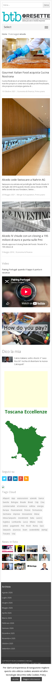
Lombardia (16, 522)
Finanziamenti (16, 510)
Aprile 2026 (6, 613)
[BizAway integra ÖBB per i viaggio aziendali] (7, 560)
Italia (32, 518)
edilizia (32, 506)
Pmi (22, 526)
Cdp (36, 502)
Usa (13, 533)
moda (40, 522)
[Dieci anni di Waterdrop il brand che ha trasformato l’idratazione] (19, 569)
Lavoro (39, 518)
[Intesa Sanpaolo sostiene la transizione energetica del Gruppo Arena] (7, 569)
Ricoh (28, 526)
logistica (6, 522)
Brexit (30, 502)
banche (6, 502)
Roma (35, 526)
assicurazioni (22, 498)
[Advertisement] (26, 389)
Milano (32, 522)
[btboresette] (26, 19)
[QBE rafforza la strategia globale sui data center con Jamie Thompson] (44, 569)
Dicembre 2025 (8, 633)
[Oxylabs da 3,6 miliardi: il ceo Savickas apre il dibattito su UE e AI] (32, 560)
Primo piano (40, 91)
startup (44, 530)
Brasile (23, 502)
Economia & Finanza (25, 91)
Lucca (25, 522)
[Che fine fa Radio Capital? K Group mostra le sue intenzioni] (44, 551)
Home (4, 34)
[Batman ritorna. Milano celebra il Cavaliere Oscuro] (19, 551)
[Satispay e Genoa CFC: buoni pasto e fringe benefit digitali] (44, 560)
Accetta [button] (15, 679)
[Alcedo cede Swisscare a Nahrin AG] (26, 137)
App (13, 498)
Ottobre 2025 (7, 643)
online (5, 526)
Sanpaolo (7, 530)
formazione (37, 510)
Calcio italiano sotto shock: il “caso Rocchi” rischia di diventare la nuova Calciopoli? (31, 361)
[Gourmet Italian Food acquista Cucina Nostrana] (26, 53)
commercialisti (9, 506)
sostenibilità (34, 530)
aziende (33, 498)
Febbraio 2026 (8, 623)
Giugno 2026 (7, 603)
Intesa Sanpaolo (9, 518)
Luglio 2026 (6, 597)
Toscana (6, 533)
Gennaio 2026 (7, 628)
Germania (7, 514)
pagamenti (14, 526)
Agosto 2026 (7, 592)
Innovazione (27, 514)
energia (40, 506)
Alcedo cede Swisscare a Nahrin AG (23, 179)
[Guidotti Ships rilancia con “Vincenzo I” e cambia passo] (32, 551)
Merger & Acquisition (25, 194)
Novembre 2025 (8, 638)
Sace (42, 526)
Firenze (27, 510)
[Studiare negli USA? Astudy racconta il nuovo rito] (19, 560)
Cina (42, 502)
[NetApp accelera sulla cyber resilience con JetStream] (32, 569)
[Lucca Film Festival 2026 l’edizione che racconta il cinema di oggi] (7, 551)
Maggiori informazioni (31, 679)
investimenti (23, 518)
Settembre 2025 (8, 648)
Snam (25, 530)
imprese (16, 514)
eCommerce (22, 506)
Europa (6, 510)
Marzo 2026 (7, 618)
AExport (6, 498)
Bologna (14, 502)
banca (41, 498)
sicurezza (17, 530)
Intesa (36, 514)
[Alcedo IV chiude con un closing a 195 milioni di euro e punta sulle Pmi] (26, 216)
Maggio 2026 (7, 608)
